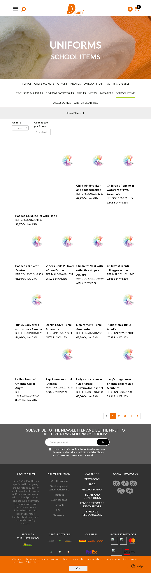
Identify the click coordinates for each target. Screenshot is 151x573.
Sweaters (106, 93)
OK (78, 568)
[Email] (133, 483)
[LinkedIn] (121, 490)
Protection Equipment (87, 83)
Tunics (26, 83)
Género (16, 122)
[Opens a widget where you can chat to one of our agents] (137, 566)
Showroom (59, 515)
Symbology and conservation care (59, 488)
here (36, 562)
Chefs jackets (44, 83)
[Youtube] (129, 490)
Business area (59, 499)
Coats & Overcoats (60, 93)
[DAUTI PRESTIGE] (75, 10)
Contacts (59, 504)
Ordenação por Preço (41, 124)
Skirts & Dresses (117, 83)
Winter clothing (86, 102)
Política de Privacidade (91, 452)
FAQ (59, 510)
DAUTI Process (59, 481)
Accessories (62, 102)
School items (125, 93)
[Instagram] (125, 483)
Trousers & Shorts (29, 93)
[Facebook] (116, 483)
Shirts (81, 93)
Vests (93, 93)
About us (59, 494)
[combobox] (20, 127)
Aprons (62, 83)
